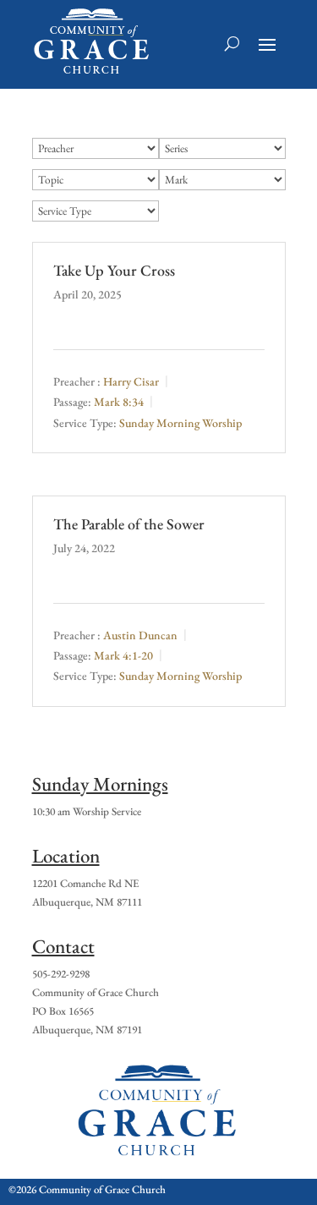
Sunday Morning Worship (180, 422)
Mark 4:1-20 (123, 655)
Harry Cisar (131, 381)
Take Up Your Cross (114, 270)
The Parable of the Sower (129, 524)
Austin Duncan (140, 635)
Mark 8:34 (119, 402)
